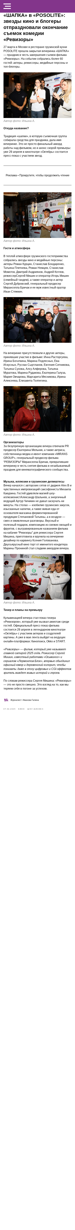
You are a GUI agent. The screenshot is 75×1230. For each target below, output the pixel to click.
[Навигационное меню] (7, 6)
